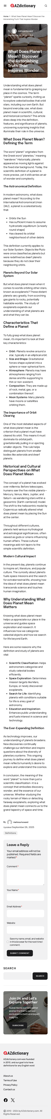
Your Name (13, 890)
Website (11, 922)
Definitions (10, 833)
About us (8, 1075)
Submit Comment (19, 953)
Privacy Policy (10, 1084)
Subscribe (18, 1025)
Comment (12, 866)
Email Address (14, 906)
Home (5, 16)
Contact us (9, 1089)
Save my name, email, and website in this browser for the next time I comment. (27, 942)
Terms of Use (10, 1080)
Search (9, 968)
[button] (5, 5)
